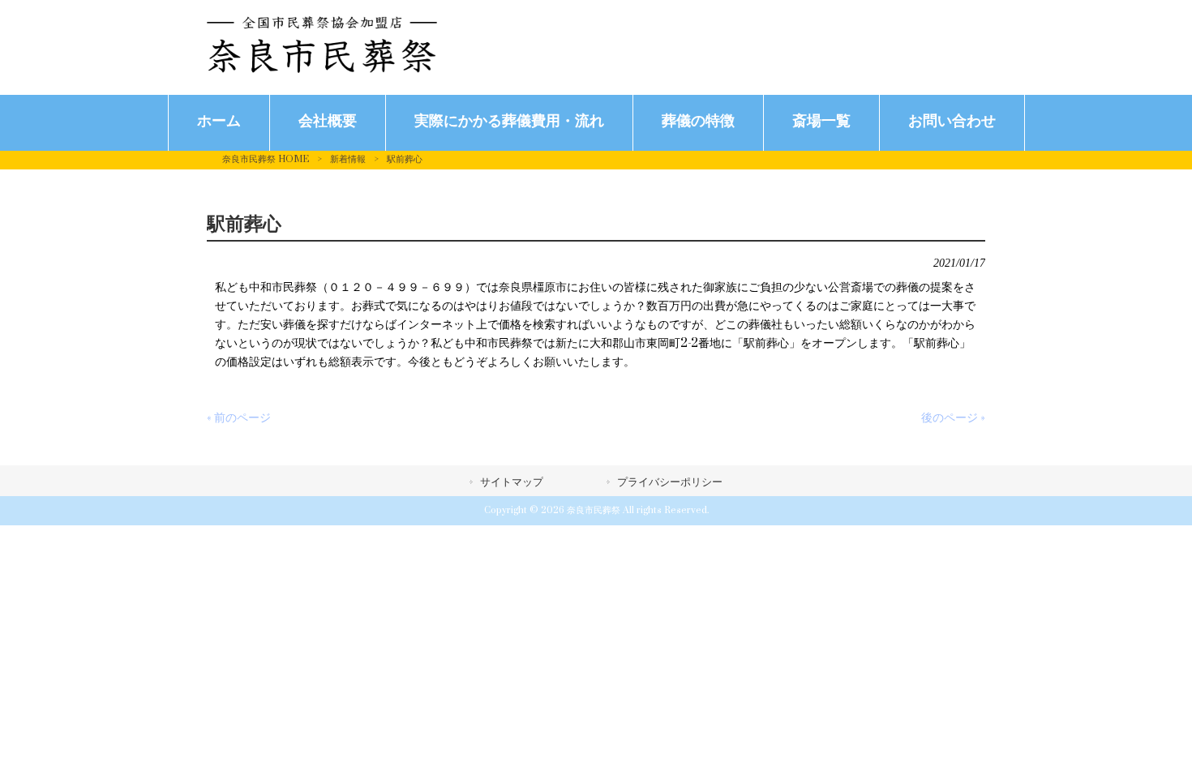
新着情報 (348, 159)
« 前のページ (239, 418)
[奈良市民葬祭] (322, 69)
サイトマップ (511, 482)
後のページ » (953, 418)
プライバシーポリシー (669, 482)
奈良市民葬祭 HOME (265, 159)
